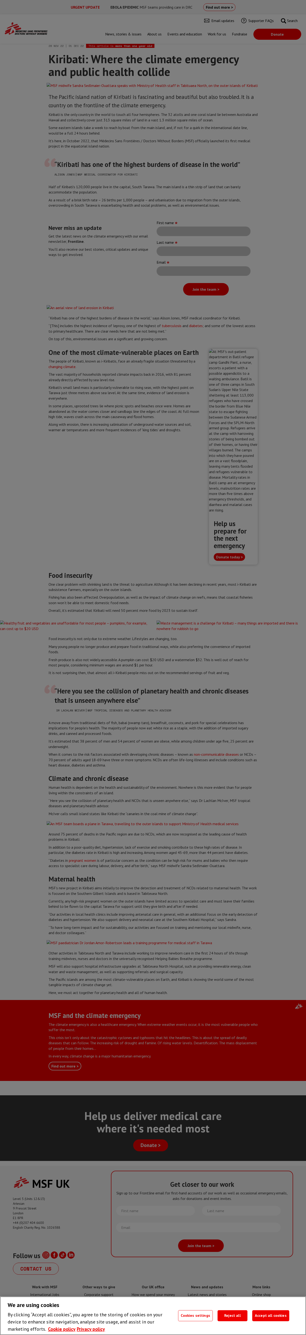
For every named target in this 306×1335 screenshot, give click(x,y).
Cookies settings (195, 1315)
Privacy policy (91, 1329)
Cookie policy (62, 1329)
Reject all (232, 1315)
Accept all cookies (271, 1315)
